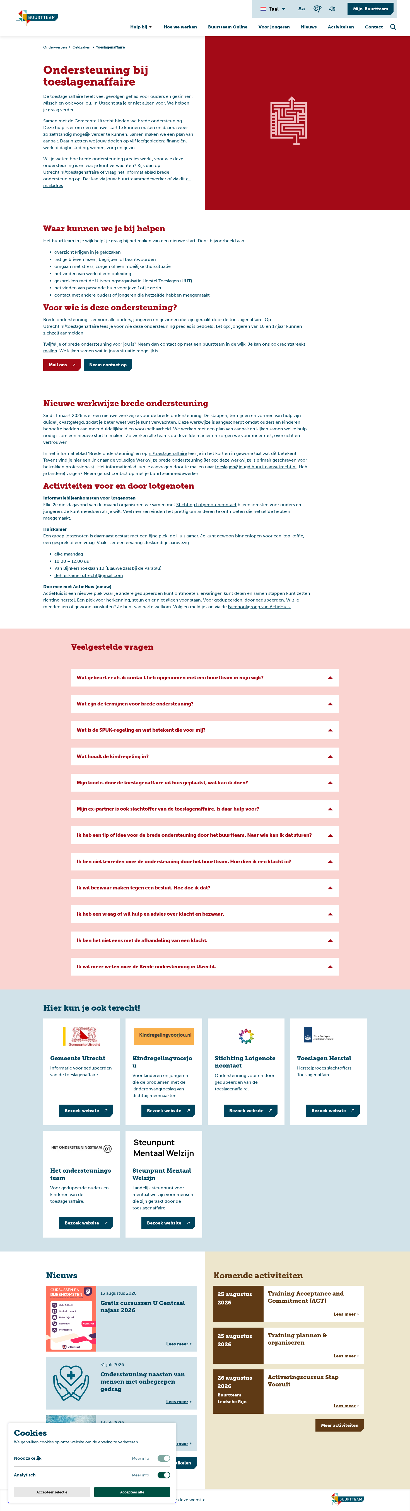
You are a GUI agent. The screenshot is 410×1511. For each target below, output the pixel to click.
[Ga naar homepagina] (36, 18)
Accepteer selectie (52, 1492)
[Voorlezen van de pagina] (332, 9)
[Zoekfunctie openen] (393, 27)
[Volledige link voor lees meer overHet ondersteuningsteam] (81, 1184)
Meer (339, 1425)
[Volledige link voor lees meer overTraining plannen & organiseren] (289, 1346)
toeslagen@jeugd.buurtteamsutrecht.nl (255, 466)
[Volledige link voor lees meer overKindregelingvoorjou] (164, 1072)
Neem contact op (108, 364)
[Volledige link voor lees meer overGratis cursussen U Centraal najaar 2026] (121, 1318)
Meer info (140, 1458)
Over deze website (186, 1499)
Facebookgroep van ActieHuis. (259, 606)
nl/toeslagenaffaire (168, 453)
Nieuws (309, 27)
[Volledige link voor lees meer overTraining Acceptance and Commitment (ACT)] (289, 1304)
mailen (50, 350)
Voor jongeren (274, 27)
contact (168, 344)
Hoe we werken (180, 27)
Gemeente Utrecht (94, 120)
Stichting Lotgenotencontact (206, 504)
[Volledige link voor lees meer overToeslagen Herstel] (328, 1072)
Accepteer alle (132, 1492)
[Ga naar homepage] (346, 1500)
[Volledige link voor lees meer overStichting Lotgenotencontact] (246, 1072)
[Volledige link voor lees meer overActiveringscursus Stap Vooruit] (289, 1392)
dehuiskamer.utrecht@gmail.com (88, 575)
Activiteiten (341, 27)
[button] (205, 678)
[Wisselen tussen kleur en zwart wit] (317, 9)
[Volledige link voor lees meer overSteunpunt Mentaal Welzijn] (164, 1184)
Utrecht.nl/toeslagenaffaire (71, 172)
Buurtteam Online (227, 27)
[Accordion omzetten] (330, 677)
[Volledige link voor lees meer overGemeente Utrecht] (81, 1072)
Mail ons (58, 364)
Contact (374, 27)
